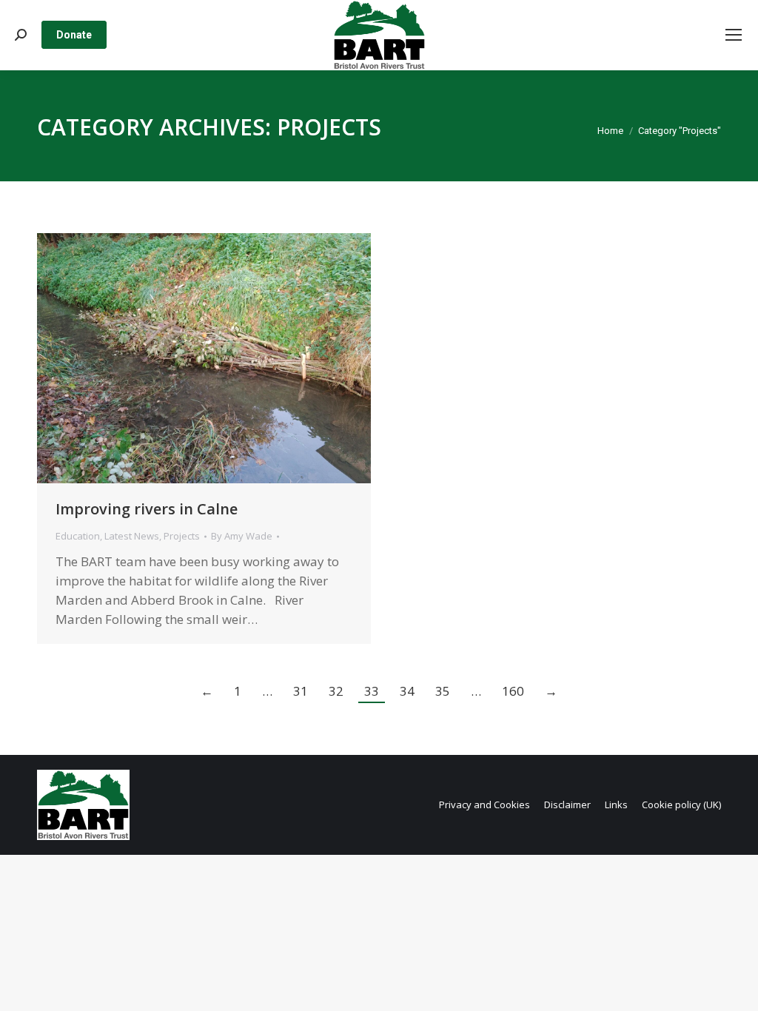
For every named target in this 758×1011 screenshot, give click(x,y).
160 (513, 690)
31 (300, 690)
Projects (182, 536)
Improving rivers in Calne (147, 509)
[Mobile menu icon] (733, 34)
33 (371, 690)
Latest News (131, 536)
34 (407, 690)
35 (442, 690)
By (241, 536)
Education (78, 536)
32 (336, 690)
